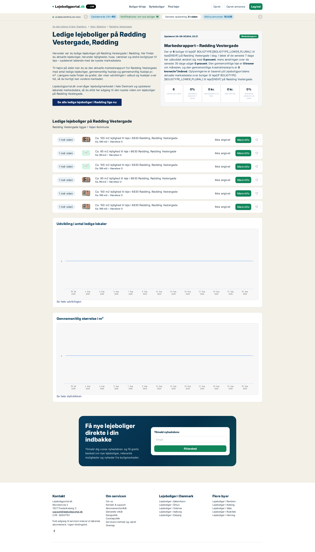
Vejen (92, 127)
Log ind (256, 6)
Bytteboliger (157, 6)
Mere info (243, 139)
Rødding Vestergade (120, 26)
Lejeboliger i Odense (170, 508)
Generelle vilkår (114, 511)
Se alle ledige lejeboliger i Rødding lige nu (87, 102)
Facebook (54, 531)
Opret (216, 6)
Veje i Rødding (98, 26)
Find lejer (173, 6)
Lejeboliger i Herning (223, 515)
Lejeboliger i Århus (169, 504)
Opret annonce (235, 6)
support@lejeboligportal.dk (67, 511)
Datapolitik (112, 515)
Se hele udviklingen (69, 301)
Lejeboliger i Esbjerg (170, 515)
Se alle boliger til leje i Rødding (69, 26)
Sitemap (110, 525)
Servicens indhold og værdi (121, 521)
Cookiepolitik (113, 518)
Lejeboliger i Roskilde (224, 511)
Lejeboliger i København (172, 501)
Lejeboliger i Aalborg (170, 511)
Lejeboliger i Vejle (222, 508)
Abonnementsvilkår (116, 508)
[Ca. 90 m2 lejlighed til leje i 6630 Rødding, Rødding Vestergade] (222, 153)
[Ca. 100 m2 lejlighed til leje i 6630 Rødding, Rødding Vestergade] (222, 140)
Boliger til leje (137, 6)
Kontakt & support (116, 504)
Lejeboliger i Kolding (223, 504)
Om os (109, 501)
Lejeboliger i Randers (224, 501)
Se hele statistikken (69, 396)
